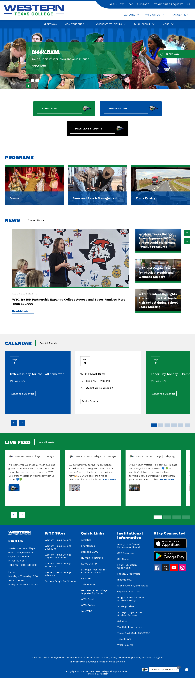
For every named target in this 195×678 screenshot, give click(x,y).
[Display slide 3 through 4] (160, 425)
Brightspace (88, 545)
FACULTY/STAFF (139, 4)
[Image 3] (37, 80)
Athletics (86, 539)
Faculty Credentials (128, 573)
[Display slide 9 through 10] (180, 425)
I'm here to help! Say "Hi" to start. (164, 670)
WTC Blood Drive (93, 374)
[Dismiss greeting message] (179, 667)
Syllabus (86, 578)
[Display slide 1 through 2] (154, 425)
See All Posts (46, 442)
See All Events (48, 343)
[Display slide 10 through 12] (186, 517)
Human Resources (92, 557)
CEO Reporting (125, 553)
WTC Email (87, 599)
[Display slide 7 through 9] (176, 517)
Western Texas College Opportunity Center (58, 556)
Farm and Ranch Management (95, 198)
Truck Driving (145, 198)
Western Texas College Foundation (58, 565)
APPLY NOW (116, 4)
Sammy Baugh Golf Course (60, 581)
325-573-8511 (19, 560)
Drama (15, 198)
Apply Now (50, 24)
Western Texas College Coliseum (58, 547)
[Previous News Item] (187, 233)
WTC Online (88, 605)
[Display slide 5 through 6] (167, 425)
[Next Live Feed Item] (22, 515)
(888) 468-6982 (28, 564)
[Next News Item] (187, 241)
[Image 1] (27, 80)
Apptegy (104, 674)
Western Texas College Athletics (58, 574)
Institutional (124, 579)
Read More (109, 479)
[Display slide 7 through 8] (174, 425)
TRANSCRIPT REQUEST (168, 4)
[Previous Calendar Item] (14, 423)
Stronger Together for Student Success (93, 571)
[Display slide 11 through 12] (187, 425)
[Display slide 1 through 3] (158, 517)
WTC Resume (125, 644)
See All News (36, 220)
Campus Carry (89, 551)
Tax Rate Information (129, 627)
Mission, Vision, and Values (132, 585)
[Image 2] (32, 80)
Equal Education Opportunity (127, 566)
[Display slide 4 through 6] (167, 517)
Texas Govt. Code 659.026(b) (133, 633)
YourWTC (86, 611)
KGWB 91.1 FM (89, 563)
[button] (186, 669)
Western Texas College (58, 539)
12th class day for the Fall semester (37, 374)
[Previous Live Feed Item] (14, 515)
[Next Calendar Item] (22, 423)
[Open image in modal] (14, 487)
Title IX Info (88, 584)
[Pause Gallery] (28, 85)
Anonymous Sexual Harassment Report (128, 546)
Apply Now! (46, 51)
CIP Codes (123, 559)
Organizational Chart (129, 591)
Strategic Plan (125, 606)
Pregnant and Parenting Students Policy (131, 599)
